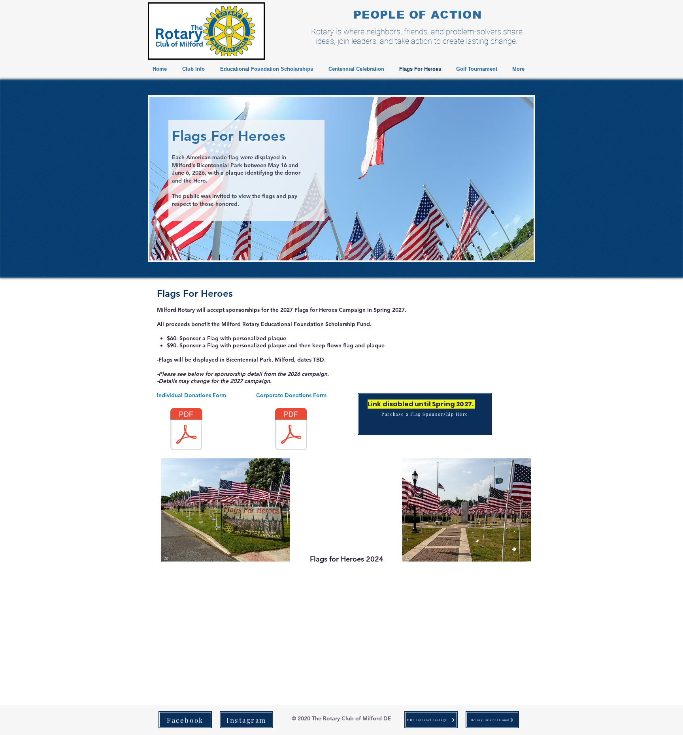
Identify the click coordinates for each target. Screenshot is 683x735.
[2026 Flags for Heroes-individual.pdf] (186, 430)
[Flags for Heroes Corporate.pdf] (291, 430)
